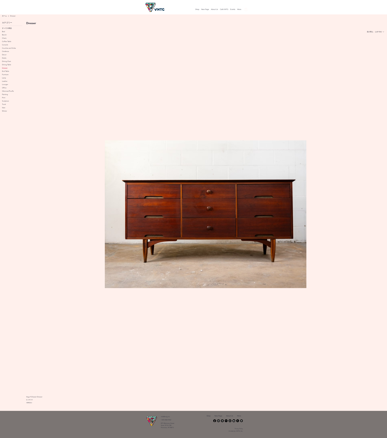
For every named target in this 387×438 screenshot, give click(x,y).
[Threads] (222, 420)
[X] (237, 420)
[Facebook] (214, 420)
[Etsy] (226, 420)
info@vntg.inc (165, 417)
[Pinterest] (241, 420)
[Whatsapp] (230, 420)
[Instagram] (218, 420)
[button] (245, 9)
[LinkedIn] (233, 420)
